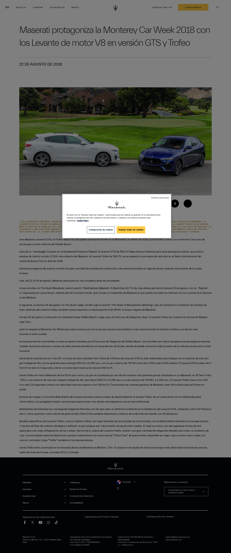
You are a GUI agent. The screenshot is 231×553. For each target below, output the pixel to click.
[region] (117, 216)
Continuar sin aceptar (160, 198)
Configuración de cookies (101, 230)
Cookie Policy (83, 221)
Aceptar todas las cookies (131, 230)
